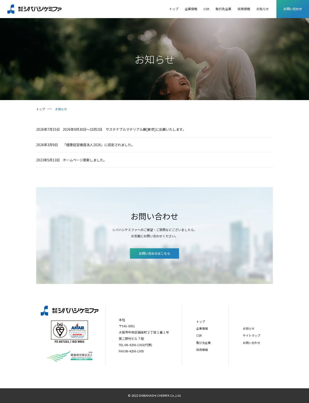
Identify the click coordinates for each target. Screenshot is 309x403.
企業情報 (202, 328)
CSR (199, 335)
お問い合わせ (292, 9)
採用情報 (202, 350)
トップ (200, 321)
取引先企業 (203, 343)
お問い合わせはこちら (154, 253)
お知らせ (248, 328)
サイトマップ (251, 335)
